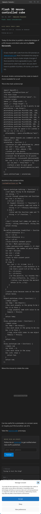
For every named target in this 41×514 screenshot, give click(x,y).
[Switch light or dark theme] (37, 1)
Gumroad (17, 442)
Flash (4, 19)
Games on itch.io (8, 29)
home (30, 2)
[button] (38, 483)
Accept (20, 499)
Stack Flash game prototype (13, 478)
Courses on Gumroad (22, 29)
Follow (8, 455)
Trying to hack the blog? (12, 470)
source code (13, 431)
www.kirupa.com (10, 55)
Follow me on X (7, 33)
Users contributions (14, 19)
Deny (20, 504)
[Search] (34, 1)
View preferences (20, 509)
